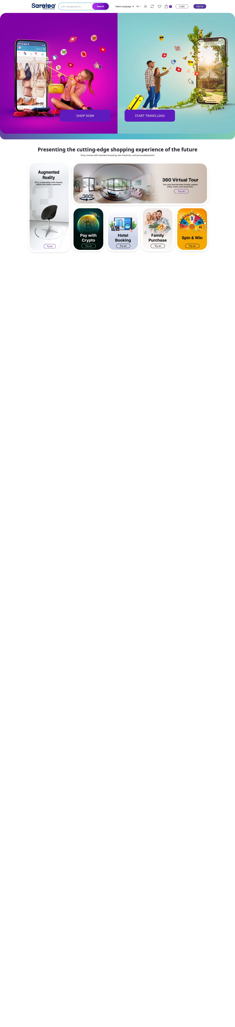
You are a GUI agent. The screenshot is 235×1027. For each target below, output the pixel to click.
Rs (138, 6)
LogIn (182, 6)
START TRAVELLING (150, 115)
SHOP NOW (85, 115)
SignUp (199, 6)
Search (100, 6)
